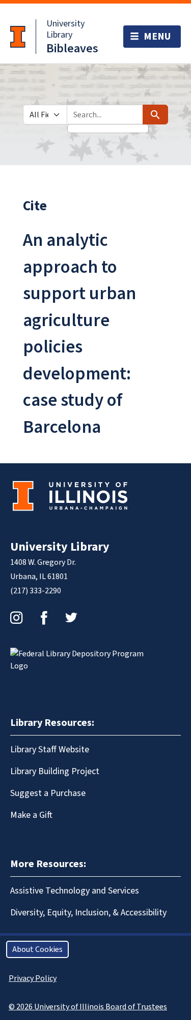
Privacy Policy (33, 978)
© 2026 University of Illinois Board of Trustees (88, 1006)
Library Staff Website (49, 749)
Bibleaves (72, 48)
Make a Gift (31, 815)
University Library (65, 29)
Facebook (44, 617)
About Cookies (37, 949)
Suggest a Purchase (48, 793)
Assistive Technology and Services (74, 890)
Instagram (16, 617)
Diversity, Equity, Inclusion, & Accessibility (88, 912)
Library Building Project (54, 771)
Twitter (71, 617)
